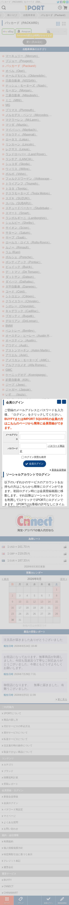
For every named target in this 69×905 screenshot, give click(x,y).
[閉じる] (64, 402)
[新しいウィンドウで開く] (59, 402)
